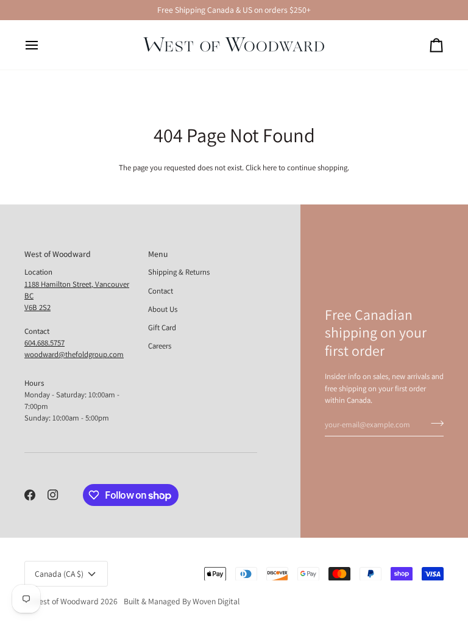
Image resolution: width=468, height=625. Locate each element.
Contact (160, 291)
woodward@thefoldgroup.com (74, 354)
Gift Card (162, 327)
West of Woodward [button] (57, 253)
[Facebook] (29, 495)
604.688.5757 (44, 343)
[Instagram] (53, 495)
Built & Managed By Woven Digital (181, 601)
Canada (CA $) (59, 573)
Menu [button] (158, 253)
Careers (159, 346)
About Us (162, 309)
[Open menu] (42, 45)
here (270, 167)
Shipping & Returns (179, 272)
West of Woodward (65, 601)
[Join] (434, 423)
